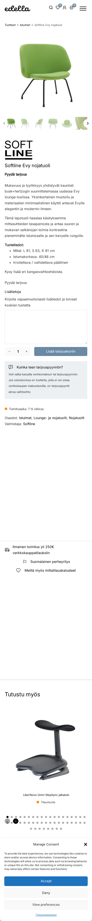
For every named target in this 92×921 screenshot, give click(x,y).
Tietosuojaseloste (46, 914)
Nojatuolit (76, 418)
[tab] (7, 817)
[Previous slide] (4, 123)
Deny (46, 893)
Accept (46, 881)
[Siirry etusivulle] (17, 8)
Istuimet (25, 418)
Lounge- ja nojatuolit (50, 418)
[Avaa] (83, 8)
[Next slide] (87, 123)
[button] (85, 844)
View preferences (46, 905)
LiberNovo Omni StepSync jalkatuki (46, 795)
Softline (29, 424)
